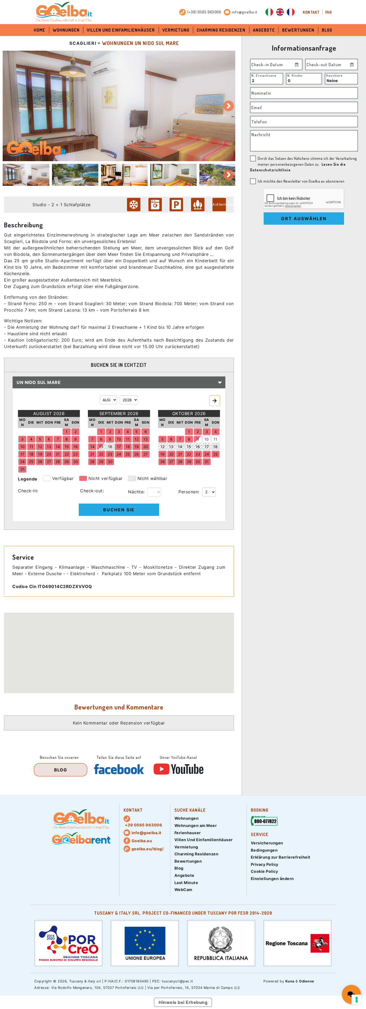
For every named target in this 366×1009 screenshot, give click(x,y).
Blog (327, 30)
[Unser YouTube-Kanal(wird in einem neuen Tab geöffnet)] (178, 769)
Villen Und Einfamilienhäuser (121, 30)
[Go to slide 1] (26, 175)
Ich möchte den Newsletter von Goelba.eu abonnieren (301, 181)
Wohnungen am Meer (195, 825)
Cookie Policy (264, 871)
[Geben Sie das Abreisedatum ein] (352, 64)
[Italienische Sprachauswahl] (269, 12)
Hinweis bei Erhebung (183, 1002)
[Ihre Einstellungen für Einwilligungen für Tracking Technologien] (357, 1000)
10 (206, 439)
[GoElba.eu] (81, 819)
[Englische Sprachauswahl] (280, 12)
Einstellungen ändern (272, 878)
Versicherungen (267, 843)
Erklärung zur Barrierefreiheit (281, 857)
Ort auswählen (304, 218)
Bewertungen (298, 30)
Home (39, 30)
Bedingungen (264, 850)
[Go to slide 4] (173, 175)
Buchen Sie (119, 509)
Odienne (306, 981)
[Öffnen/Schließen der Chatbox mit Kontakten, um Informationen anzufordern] (351, 994)
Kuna (289, 981)
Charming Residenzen (221, 30)
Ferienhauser (187, 832)
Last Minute (186, 882)
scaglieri (82, 43)
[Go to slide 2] (75, 175)
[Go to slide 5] (222, 175)
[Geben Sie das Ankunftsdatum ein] (296, 64)
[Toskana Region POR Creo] (68, 942)
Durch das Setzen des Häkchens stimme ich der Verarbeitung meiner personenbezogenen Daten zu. (303, 164)
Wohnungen (66, 30)
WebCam (183, 889)
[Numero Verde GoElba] (264, 822)
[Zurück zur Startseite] (64, 12)
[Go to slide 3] (124, 175)
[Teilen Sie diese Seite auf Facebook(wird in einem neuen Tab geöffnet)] (119, 769)
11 (215, 439)
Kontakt (311, 12)
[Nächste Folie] (228, 106)
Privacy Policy (264, 864)
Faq (328, 12)
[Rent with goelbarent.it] (81, 838)
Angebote (264, 30)
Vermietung (175, 30)
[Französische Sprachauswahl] (291, 12)
